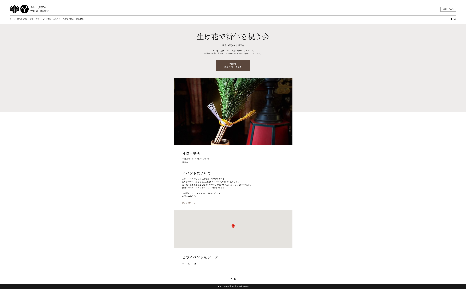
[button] (22, 19)
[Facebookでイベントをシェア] (183, 264)
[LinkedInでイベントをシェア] (195, 264)
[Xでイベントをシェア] (189, 264)
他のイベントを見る (233, 67)
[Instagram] (455, 19)
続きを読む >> (188, 203)
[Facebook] (451, 19)
